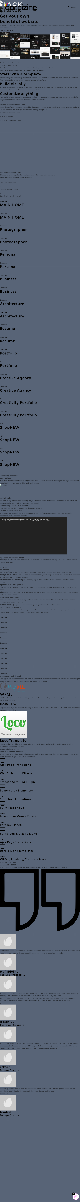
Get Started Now (6, 30)
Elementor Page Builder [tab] (11, 112)
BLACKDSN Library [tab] (8, 116)
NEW (1, 424)
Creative (3, 201)
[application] (33, 535)
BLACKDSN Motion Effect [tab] (11, 121)
